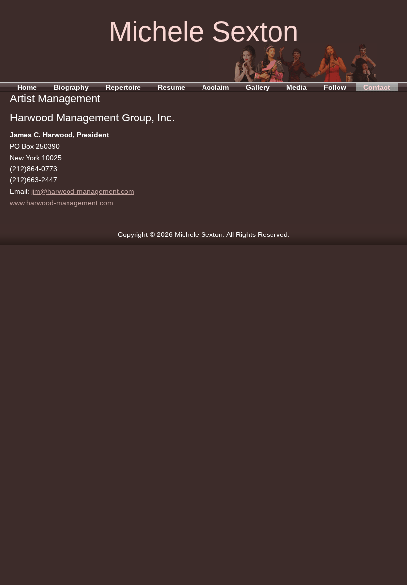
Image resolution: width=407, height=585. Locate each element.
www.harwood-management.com (61, 203)
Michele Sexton (203, 31)
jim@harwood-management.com (82, 191)
